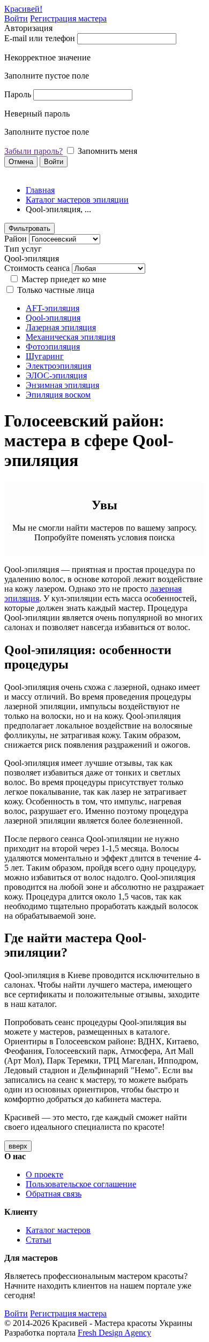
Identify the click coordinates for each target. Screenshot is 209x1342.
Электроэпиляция (58, 365)
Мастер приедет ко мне (63, 279)
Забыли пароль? (33, 151)
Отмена (21, 162)
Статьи (38, 1239)
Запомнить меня (107, 151)
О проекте (44, 1174)
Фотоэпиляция (53, 346)
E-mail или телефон (39, 38)
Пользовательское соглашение (81, 1184)
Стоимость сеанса (37, 268)
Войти (16, 18)
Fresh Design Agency (114, 1332)
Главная (40, 190)
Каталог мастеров (58, 1230)
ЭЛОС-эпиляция (56, 375)
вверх (18, 1146)
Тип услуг (23, 248)
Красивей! (23, 8)
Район (15, 238)
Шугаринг (45, 356)
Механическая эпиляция (70, 337)
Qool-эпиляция (53, 317)
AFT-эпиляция (52, 308)
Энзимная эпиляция (62, 385)
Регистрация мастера (68, 18)
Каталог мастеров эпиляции (77, 199)
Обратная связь (53, 1193)
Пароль (17, 94)
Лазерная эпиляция (61, 327)
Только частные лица (55, 289)
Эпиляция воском (58, 394)
